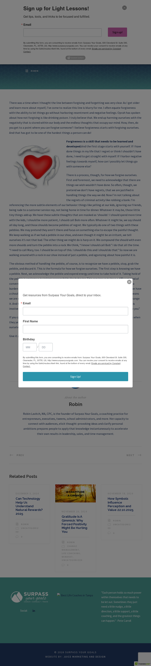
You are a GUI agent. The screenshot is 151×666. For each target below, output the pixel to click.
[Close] (129, 282)
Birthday (29, 339)
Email (27, 303)
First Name (30, 321)
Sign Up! (75, 376)
